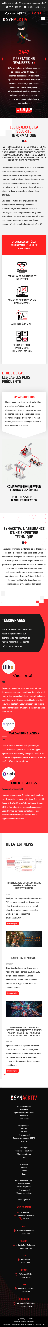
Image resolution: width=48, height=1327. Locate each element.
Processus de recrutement (24, 1150)
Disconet (24, 1170)
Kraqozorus (24, 1164)
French (24, 13)
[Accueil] (15, 19)
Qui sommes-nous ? (24, 1106)
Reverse (24, 1131)
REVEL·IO (24, 1141)
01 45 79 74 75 (26, 1212)
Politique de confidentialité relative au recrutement (18, 1324)
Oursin (24, 1174)
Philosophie (24, 1147)
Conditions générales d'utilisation (24, 1322)
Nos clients (24, 1115)
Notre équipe (24, 1118)
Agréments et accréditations (24, 1112)
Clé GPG (26, 1218)
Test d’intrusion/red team (24, 1180)
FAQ (24, 1157)
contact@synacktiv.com (26, 1215)
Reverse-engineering (24, 1186)
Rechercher (13, 13)
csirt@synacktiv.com (36, 7)
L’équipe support (24, 1125)
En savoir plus (12, 923)
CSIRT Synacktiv (24, 1199)
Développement (24, 1134)
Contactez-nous (40, 1324)
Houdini (24, 1167)
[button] (46, 59)
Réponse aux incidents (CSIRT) (24, 1138)
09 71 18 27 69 (15, 7)
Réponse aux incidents (24, 1193)
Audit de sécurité (24, 1183)
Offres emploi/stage (24, 1154)
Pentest (24, 1128)
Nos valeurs (24, 1109)
